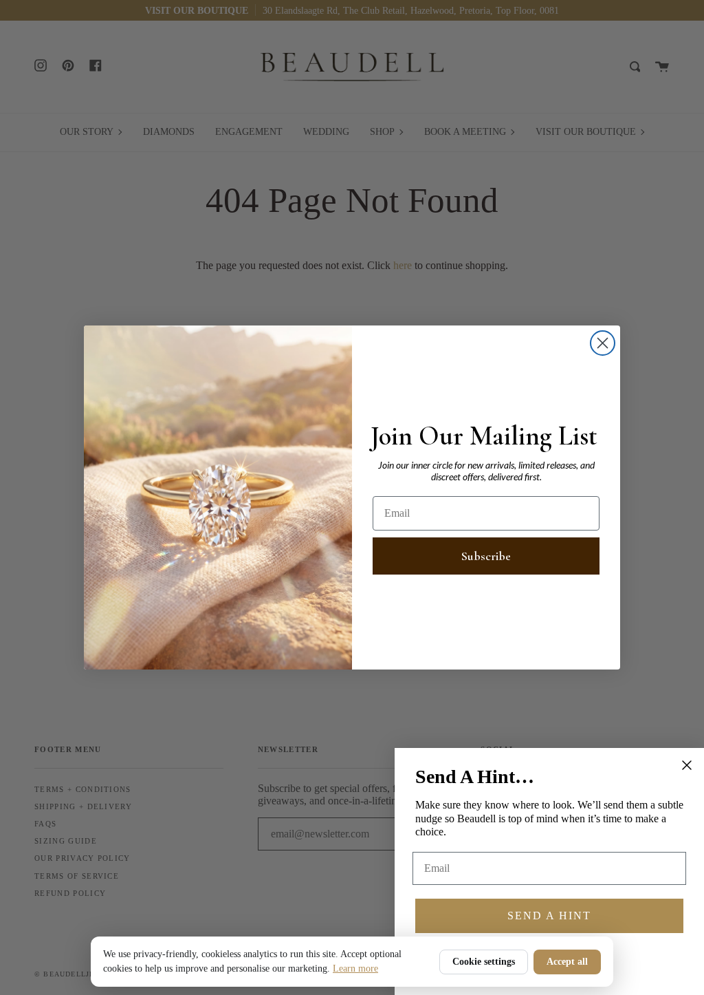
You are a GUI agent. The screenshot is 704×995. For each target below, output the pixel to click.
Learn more (355, 968)
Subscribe (486, 556)
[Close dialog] (603, 343)
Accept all (567, 961)
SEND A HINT (549, 915)
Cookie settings (483, 961)
